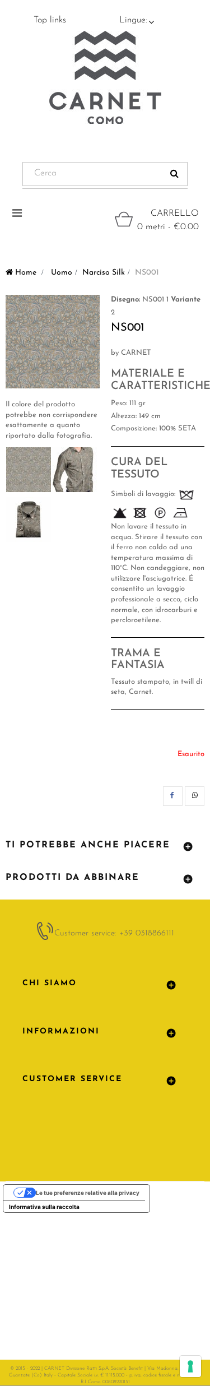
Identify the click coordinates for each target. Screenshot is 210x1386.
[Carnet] (105, 77)
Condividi (173, 796)
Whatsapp (194, 796)
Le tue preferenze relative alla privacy (87, 1192)
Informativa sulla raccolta (44, 1206)
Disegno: (125, 299)
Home (24, 272)
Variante (185, 299)
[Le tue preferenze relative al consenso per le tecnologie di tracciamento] (190, 1366)
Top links (50, 20)
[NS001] (28, 469)
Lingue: (133, 20)
